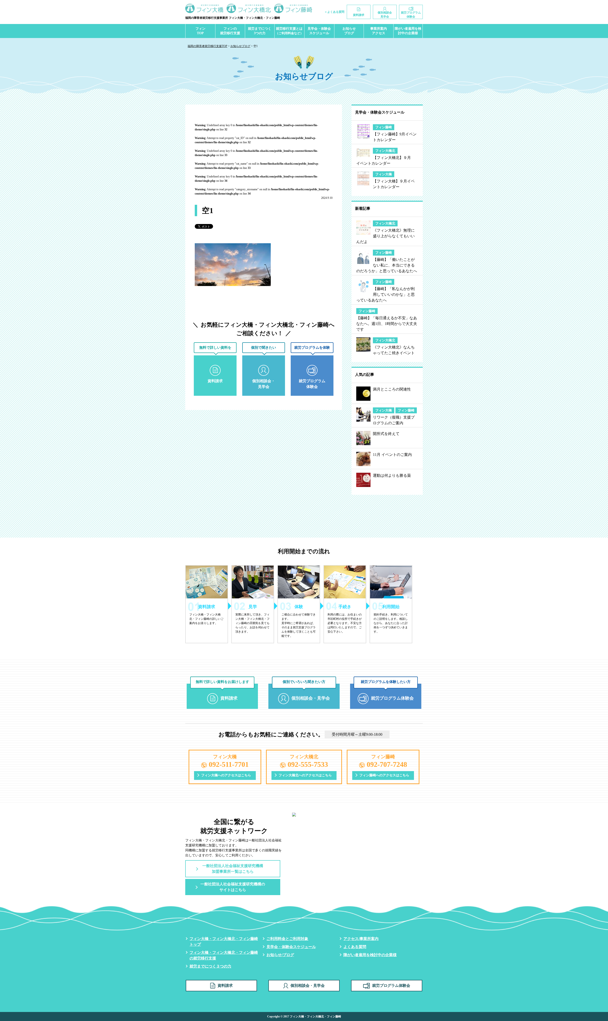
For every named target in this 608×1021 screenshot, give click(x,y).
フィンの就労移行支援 (230, 31)
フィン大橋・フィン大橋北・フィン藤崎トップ (224, 941)
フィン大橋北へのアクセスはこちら (305, 775)
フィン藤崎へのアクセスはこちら (384, 775)
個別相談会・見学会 (307, 985)
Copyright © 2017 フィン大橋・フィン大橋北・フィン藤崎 (304, 1016)
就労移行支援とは (289, 31)
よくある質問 (354, 947)
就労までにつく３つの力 (210, 966)
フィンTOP (200, 31)
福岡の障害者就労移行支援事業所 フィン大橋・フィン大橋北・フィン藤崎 (232, 17)
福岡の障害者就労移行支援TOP (207, 46)
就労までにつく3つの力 (259, 31)
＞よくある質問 (334, 12)
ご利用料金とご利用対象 (287, 939)
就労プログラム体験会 (391, 985)
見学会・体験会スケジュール (319, 31)
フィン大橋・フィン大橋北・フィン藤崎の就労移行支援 (224, 955)
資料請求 (225, 985)
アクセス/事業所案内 (361, 939)
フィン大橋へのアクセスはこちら (226, 775)
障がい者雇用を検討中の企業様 (408, 31)
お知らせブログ (349, 31)
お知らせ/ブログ (280, 955)
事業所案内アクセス (378, 31)
